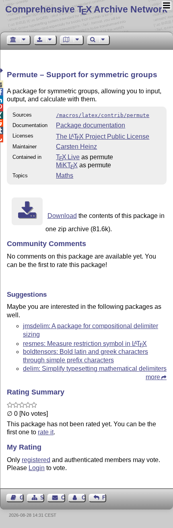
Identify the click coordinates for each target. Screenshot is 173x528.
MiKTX (67, 165)
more (153, 377)
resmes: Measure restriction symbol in (85, 343)
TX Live (68, 157)
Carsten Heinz (76, 146)
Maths (64, 175)
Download (62, 215)
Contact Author (84, 498)
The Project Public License (102, 136)
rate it (46, 432)
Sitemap (42, 498)
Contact (63, 498)
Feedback (104, 498)
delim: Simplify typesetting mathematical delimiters (95, 368)
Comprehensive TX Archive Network (86, 9)
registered (36, 459)
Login (37, 467)
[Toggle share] (2, 70)
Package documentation (90, 125)
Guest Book (22, 498)
